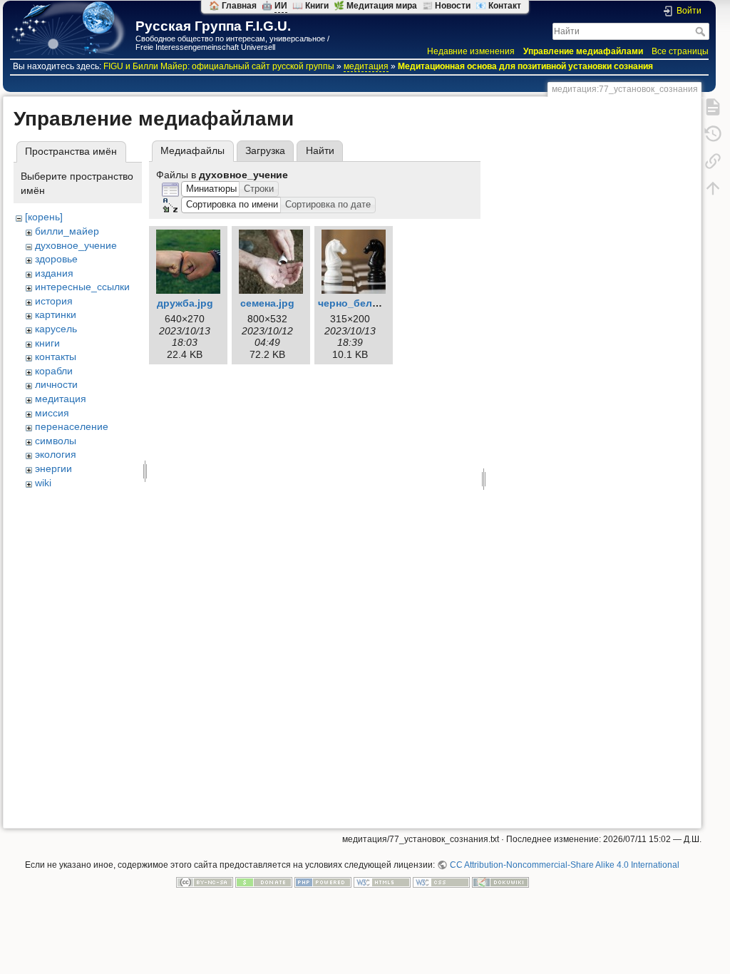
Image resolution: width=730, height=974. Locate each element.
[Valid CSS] (441, 882)
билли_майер (67, 231)
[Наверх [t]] (712, 187)
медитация (366, 66)
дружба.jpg (185, 303)
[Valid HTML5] (382, 882)
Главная (239, 6)
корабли (54, 370)
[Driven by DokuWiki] (500, 882)
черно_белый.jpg (362, 303)
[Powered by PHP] (322, 882)
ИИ (280, 6)
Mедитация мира (381, 6)
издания (54, 273)
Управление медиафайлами (583, 51)
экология (55, 454)
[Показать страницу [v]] (712, 106)
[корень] (44, 216)
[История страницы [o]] (712, 133)
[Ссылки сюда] (712, 160)
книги (47, 343)
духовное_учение (76, 245)
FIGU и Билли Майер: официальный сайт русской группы (218, 66)
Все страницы (680, 51)
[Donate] (263, 882)
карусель (56, 328)
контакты (55, 356)
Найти (702, 31)
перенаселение (71, 426)
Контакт (504, 6)
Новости (453, 6)
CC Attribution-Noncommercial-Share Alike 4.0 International (564, 865)
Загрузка (265, 150)
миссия (52, 413)
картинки (55, 314)
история (54, 301)
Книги (317, 6)
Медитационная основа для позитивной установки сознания (525, 66)
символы (55, 440)
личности (56, 384)
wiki (43, 482)
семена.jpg (267, 303)
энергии (53, 468)
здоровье (56, 259)
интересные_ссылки (82, 286)
